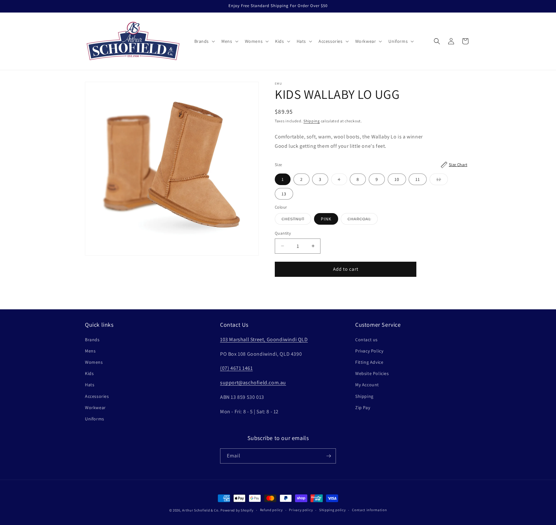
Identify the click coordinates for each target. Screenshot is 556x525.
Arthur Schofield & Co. (200, 510)
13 (284, 194)
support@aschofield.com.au (253, 382)
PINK (326, 219)
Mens (90, 351)
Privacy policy (301, 510)
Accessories (97, 396)
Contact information (369, 510)
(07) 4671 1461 (236, 368)
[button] (204, 41)
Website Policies (372, 373)
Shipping (311, 120)
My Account (367, 385)
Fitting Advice (369, 362)
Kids (89, 373)
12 (442, 180)
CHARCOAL (363, 220)
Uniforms (94, 419)
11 (417, 179)
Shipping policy (332, 510)
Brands (92, 339)
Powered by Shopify (237, 510)
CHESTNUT (296, 220)
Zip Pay (362, 407)
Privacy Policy (369, 351)
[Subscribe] (328, 456)
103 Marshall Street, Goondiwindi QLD (264, 339)
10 (396, 179)
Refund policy (271, 510)
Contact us (366, 339)
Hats (89, 385)
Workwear (95, 407)
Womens (94, 362)
